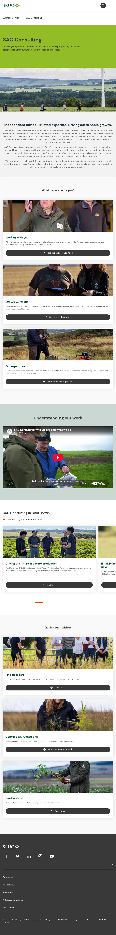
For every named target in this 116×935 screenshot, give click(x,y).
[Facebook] (6, 856)
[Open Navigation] (111, 5)
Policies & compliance (13, 900)
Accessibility (8, 907)
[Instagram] (40, 856)
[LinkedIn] (29, 856)
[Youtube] (51, 856)
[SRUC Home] (12, 5)
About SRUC (8, 884)
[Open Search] (103, 5)
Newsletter (8, 892)
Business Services (12, 17)
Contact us (8, 877)
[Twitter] (17, 856)
